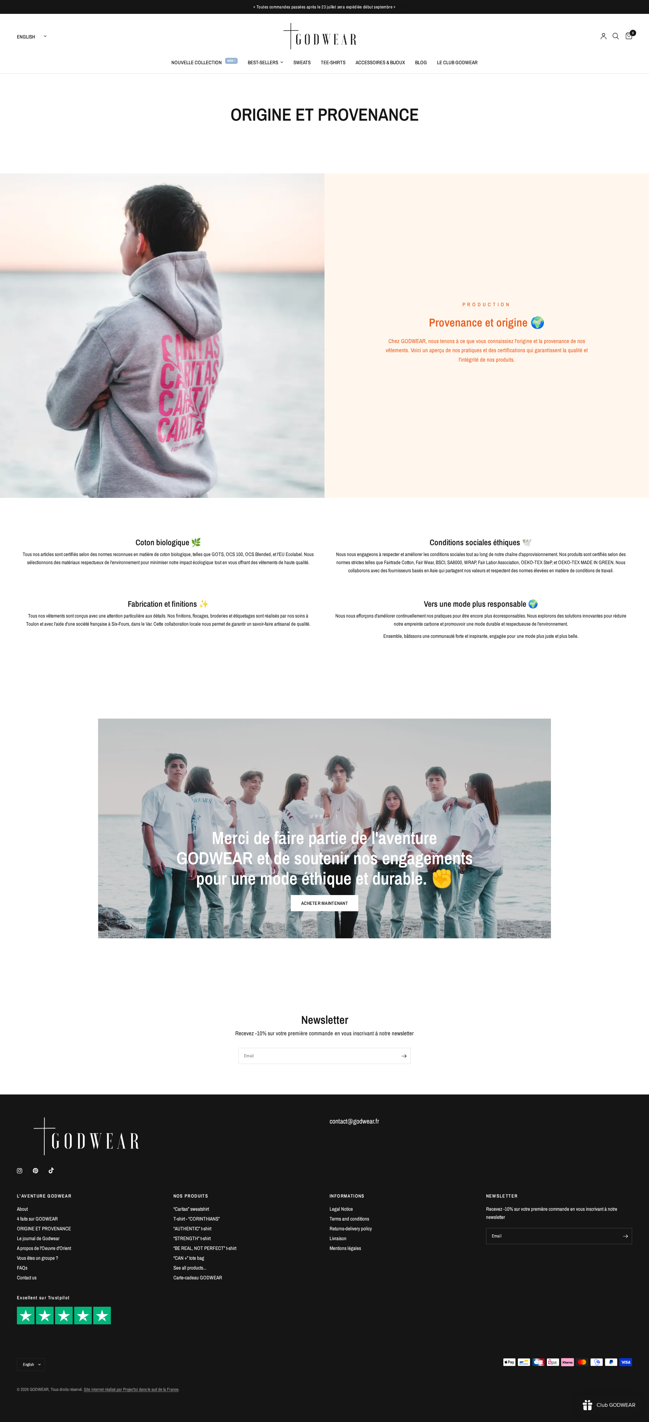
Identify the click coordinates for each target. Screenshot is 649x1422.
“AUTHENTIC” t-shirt (192, 1228)
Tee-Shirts (333, 62)
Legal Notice (341, 1208)
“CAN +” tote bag (188, 1257)
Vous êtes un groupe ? (37, 1257)
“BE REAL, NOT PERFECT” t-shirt (204, 1248)
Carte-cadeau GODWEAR (197, 1277)
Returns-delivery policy (351, 1228)
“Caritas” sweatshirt (191, 1208)
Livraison (338, 1238)
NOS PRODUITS (191, 1196)
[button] (324, 903)
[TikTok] (56, 1170)
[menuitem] (204, 62)
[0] (627, 36)
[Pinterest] (40, 1170)
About (22, 1208)
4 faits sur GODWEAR (37, 1218)
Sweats (302, 62)
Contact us (27, 1277)
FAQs (22, 1267)
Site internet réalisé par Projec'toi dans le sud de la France (131, 1389)
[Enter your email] (404, 1056)
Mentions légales (345, 1248)
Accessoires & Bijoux (380, 62)
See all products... (189, 1267)
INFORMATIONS (347, 1196)
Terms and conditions (349, 1218)
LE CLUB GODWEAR (457, 62)
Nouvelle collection (196, 62)
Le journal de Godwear (38, 1238)
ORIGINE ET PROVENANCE (44, 1228)
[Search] (615, 36)
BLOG (421, 62)
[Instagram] (24, 1170)
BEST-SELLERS (263, 62)
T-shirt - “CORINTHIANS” (196, 1218)
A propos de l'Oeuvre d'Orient (44, 1248)
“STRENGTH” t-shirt (192, 1238)
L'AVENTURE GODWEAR (44, 1196)
